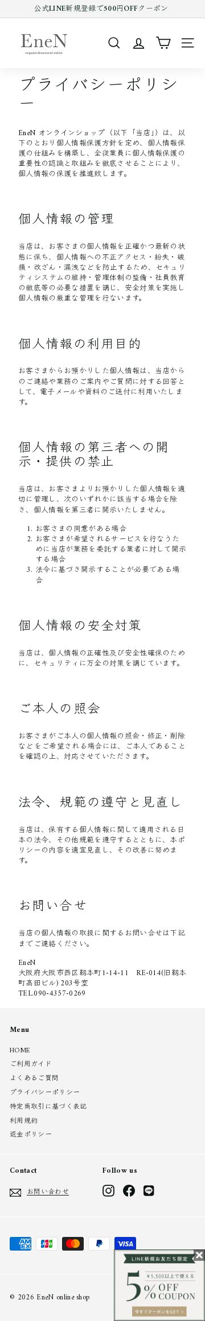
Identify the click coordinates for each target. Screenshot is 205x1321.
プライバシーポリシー (45, 1093)
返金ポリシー (31, 1135)
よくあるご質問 (34, 1079)
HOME (20, 1051)
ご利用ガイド (31, 1065)
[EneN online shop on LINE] (149, 1191)
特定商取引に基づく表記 (48, 1107)
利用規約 (24, 1121)
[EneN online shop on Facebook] (129, 1191)
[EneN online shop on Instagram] (108, 1191)
